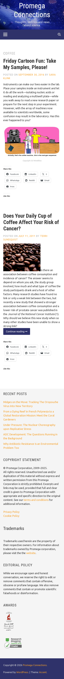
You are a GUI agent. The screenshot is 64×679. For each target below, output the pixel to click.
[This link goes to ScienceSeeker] (8, 631)
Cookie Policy (11, 515)
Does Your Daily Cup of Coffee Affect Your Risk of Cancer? (31, 222)
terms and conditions (36, 499)
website (31, 552)
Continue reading (14, 332)
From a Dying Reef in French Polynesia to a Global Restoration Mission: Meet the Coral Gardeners (28, 415)
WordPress (22, 672)
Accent (43, 672)
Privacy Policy (11, 511)
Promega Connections (35, 665)
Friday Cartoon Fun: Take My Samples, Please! (29, 64)
